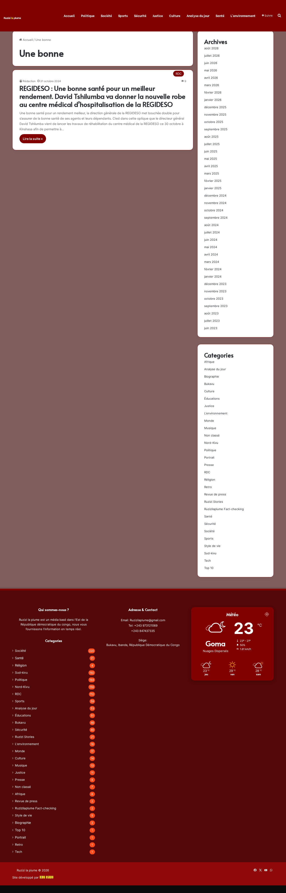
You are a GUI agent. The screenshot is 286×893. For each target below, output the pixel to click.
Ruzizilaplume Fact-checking (224, 509)
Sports (123, 15)
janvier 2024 (212, 276)
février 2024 (212, 269)
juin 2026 (210, 63)
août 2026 (211, 48)
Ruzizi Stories (213, 501)
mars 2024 (211, 262)
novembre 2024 (215, 203)
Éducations (212, 398)
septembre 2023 (215, 306)
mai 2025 (210, 158)
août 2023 (211, 313)
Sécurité (140, 15)
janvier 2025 (212, 188)
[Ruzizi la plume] (12, 17)
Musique (210, 428)
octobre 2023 (213, 298)
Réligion (209, 479)
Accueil (69, 15)
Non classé (212, 435)
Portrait (209, 457)
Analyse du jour (198, 15)
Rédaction (29, 81)
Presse (209, 465)
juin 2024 (210, 239)
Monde (209, 420)
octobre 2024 (213, 210)
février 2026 (212, 92)
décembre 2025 (215, 107)
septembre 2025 (215, 129)
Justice (158, 15)
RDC (207, 472)
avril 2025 (211, 166)
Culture (174, 15)
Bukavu (209, 384)
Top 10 (208, 568)
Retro (208, 487)
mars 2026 (211, 85)
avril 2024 (211, 254)
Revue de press (215, 494)
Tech (207, 560)
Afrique (209, 361)
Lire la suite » (33, 139)
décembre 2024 (215, 195)
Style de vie (212, 546)
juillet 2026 (212, 55)
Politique (88, 15)
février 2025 (212, 181)
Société (106, 15)
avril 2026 (211, 77)
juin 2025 (210, 151)
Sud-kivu (210, 553)
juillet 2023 (212, 320)
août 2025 (211, 136)
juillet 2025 (212, 144)
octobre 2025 (213, 122)
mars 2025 (211, 173)
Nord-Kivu (211, 442)
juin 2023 (210, 328)
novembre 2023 (215, 291)
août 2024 (211, 225)
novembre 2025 (215, 114)
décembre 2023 (215, 284)
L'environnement (215, 413)
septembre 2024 (215, 217)
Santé (220, 15)
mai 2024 (210, 247)
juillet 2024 (212, 232)
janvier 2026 (212, 100)
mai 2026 (210, 70)
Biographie (211, 376)
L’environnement (243, 15)
